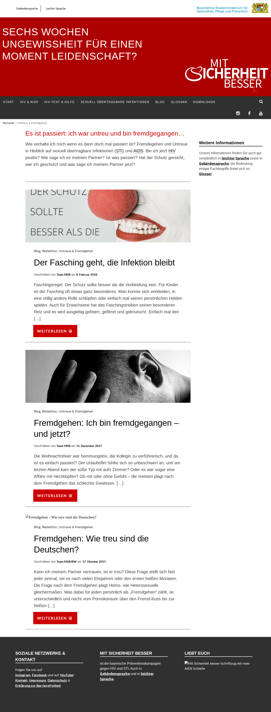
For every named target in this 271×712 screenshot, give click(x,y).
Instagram (22, 675)
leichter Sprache (235, 158)
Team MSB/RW (67, 561)
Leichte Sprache (56, 8)
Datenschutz (57, 680)
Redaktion (49, 251)
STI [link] (119, 150)
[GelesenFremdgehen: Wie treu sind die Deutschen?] (60, 517)
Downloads (204, 102)
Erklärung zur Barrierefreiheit (38, 685)
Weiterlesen (57, 333)
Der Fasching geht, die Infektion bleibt (104, 262)
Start (8, 102)
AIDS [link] (138, 150)
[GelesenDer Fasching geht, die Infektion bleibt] (108, 241)
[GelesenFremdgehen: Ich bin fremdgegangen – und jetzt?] (108, 401)
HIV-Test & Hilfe (59, 102)
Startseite (9, 123)
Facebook (39, 675)
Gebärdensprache (27, 8)
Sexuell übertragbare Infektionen (115, 102)
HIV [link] (172, 150)
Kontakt (21, 680)
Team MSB (64, 274)
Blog (160, 102)
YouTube (66, 675)
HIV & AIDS (29, 102)
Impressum (37, 680)
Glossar (179, 102)
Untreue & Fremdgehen (76, 251)
